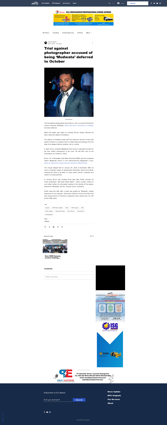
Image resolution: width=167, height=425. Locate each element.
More (88, 33)
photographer (49, 214)
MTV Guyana (74, 207)
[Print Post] (62, 227)
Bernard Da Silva (60, 211)
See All (92, 236)
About (110, 403)
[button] (83, 18)
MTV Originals (114, 395)
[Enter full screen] (123, 288)
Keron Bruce (71, 211)
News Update (49, 211)
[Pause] (98, 288)
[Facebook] (151, 3)
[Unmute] (101, 288)
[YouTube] (157, 3)
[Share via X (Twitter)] (49, 227)
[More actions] (92, 43)
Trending (55, 33)
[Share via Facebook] (45, 227)
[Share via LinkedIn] (53, 227)
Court (45, 218)
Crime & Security (68, 33)
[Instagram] (160, 3)
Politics (80, 33)
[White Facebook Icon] (44, 412)
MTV (82, 207)
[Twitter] (154, 3)
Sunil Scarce (80, 211)
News (67, 207)
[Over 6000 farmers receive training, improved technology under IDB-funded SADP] (55, 246)
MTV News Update (57, 207)
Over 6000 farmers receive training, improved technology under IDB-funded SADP (55, 257)
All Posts (46, 33)
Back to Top (3, 417)
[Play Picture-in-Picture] (120, 288)
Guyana (47, 207)
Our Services (114, 399)
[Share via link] (58, 227)
